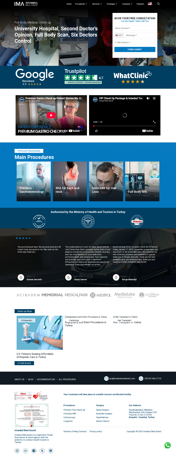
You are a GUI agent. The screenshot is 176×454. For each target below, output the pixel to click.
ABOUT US (19, 379)
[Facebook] (33, 450)
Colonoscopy (69, 417)
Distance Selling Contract (75, 431)
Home (69, 4)
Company (126, 4)
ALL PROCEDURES (67, 379)
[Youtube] (25, 450)
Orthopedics (26, 320)
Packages (111, 4)
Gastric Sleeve (102, 421)
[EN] (150, 4)
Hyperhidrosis (102, 417)
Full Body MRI (70, 413)
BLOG (30, 379)
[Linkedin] (50, 450)
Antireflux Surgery (104, 413)
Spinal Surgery (102, 410)
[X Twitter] (42, 450)
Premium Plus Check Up (74, 410)
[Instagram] (17, 450)
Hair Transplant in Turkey (127, 322)
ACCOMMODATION (46, 379)
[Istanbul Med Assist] (26, 6)
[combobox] (119, 35)
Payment (140, 4)
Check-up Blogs (25, 311)
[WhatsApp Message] (167, 445)
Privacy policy (96, 431)
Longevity (68, 421)
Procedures (80, 4)
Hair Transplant (124, 320)
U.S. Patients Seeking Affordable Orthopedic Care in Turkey (35, 355)
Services (95, 4)
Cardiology (74, 320)
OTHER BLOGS (24, 363)
